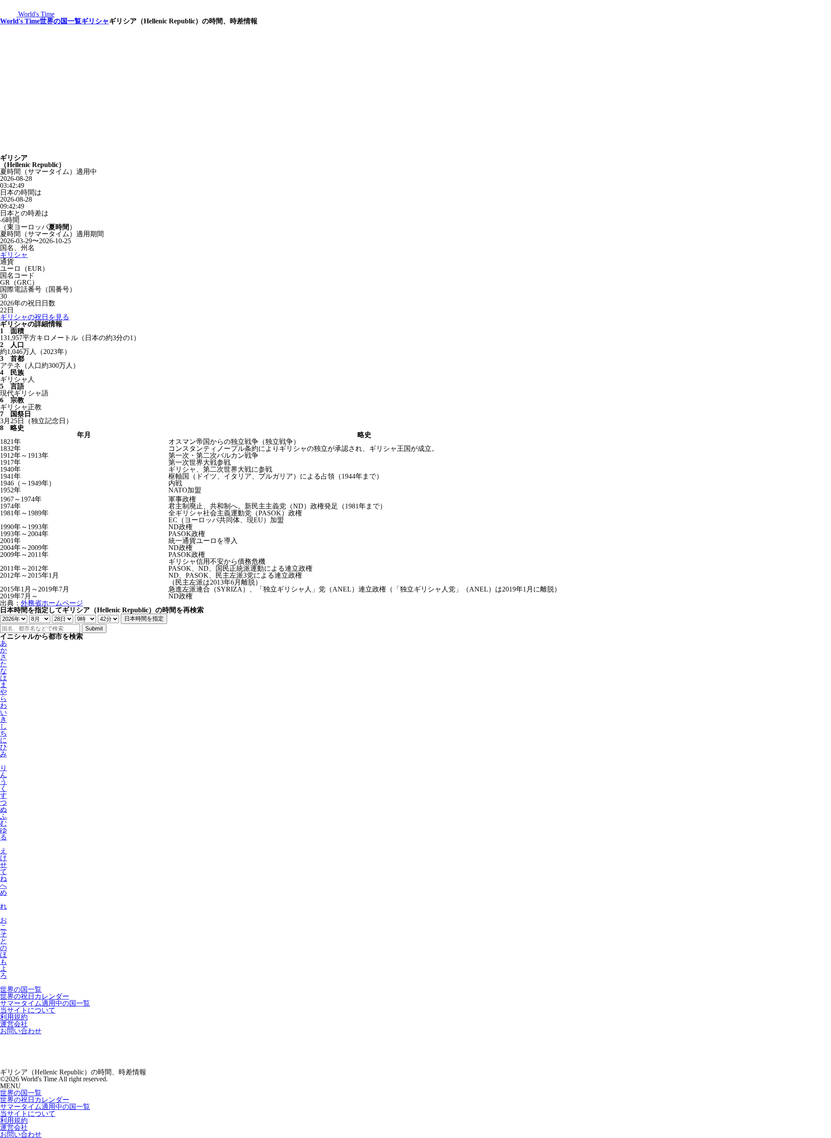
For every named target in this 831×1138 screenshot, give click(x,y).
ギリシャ (95, 21)
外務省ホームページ (52, 603)
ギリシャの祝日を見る (34, 317)
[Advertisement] (415, 89)
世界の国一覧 (60, 21)
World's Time (20, 21)
